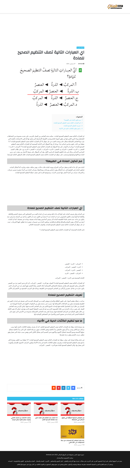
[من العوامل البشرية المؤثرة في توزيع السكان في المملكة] (72, 409)
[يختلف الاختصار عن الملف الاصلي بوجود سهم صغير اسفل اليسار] (19, 409)
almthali (80, 63)
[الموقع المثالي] (115, 6)
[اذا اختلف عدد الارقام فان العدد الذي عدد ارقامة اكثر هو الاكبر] (45, 409)
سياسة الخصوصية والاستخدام (65, 458)
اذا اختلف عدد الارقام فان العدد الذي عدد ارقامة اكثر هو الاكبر (46, 418)
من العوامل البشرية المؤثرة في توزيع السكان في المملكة (73, 418)
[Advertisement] (65, 29)
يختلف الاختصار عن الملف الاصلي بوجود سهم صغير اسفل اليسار (21, 418)
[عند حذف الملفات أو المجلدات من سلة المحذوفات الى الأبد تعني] (72, 432)
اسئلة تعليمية (80, 47)
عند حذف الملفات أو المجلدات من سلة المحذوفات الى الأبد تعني (72, 441)
